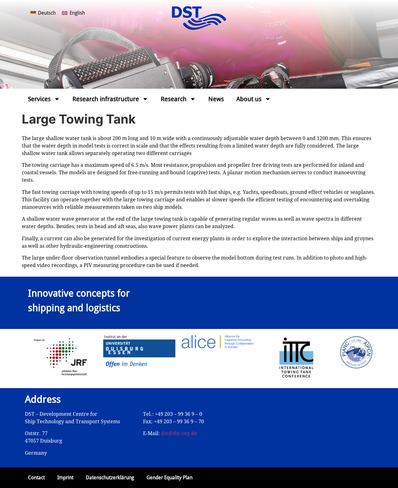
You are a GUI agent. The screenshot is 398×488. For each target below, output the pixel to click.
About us (248, 99)
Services (39, 99)
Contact (36, 478)
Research (174, 99)
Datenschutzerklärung (110, 478)
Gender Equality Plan (169, 478)
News (216, 99)
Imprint (65, 478)
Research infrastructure (105, 99)
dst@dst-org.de (179, 433)
